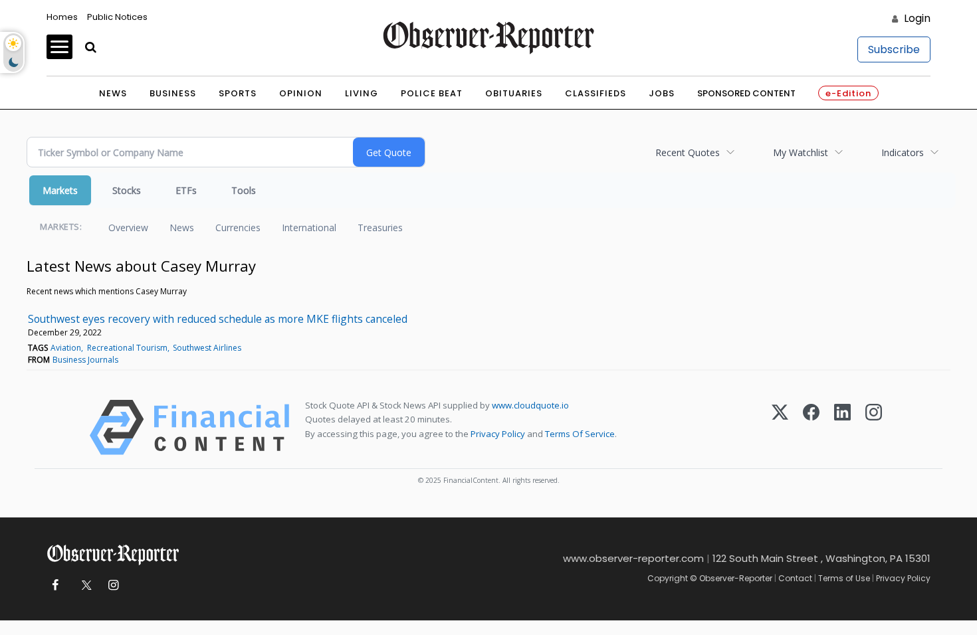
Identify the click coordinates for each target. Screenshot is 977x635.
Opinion (300, 93)
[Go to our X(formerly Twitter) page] (84, 585)
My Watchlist (800, 152)
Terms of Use (844, 578)
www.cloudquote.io (530, 405)
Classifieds (595, 93)
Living (361, 93)
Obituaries (513, 93)
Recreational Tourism (127, 347)
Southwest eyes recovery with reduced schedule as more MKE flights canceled (217, 319)
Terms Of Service (580, 434)
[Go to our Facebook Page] (55, 585)
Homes (62, 17)
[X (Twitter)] (780, 427)
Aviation (66, 347)
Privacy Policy (498, 434)
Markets (60, 190)
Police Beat (432, 93)
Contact (795, 578)
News (113, 93)
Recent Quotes (687, 152)
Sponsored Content (746, 93)
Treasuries (380, 227)
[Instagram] (873, 427)
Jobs (662, 93)
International (309, 227)
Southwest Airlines (207, 347)
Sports (238, 93)
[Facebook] (811, 427)
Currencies (238, 227)
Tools (243, 190)
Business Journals (85, 359)
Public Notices (117, 17)
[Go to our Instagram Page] (113, 585)
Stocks (126, 190)
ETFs (186, 190)
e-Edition (848, 93)
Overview (128, 227)
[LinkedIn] (842, 427)
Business (173, 93)
